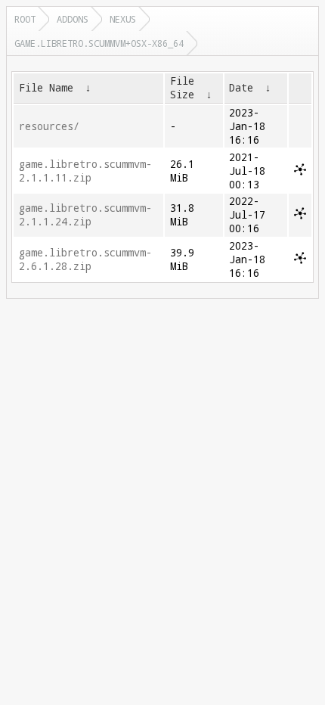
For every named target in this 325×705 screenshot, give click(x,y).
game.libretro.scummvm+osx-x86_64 (99, 43)
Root (25, 19)
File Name (46, 88)
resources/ (49, 126)
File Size (182, 87)
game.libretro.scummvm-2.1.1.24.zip (85, 214)
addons (72, 19)
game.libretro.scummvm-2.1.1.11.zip (85, 171)
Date (241, 88)
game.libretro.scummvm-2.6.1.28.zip (85, 259)
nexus (123, 19)
